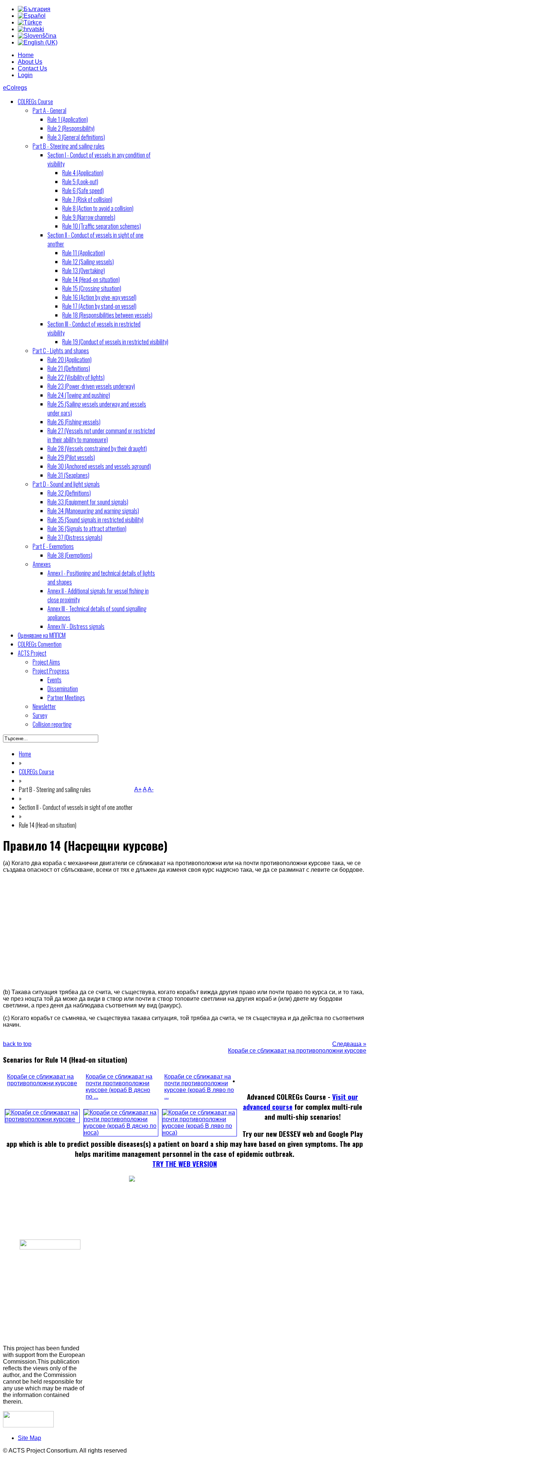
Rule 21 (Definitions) (68, 368)
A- (150, 789)
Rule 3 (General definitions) (76, 137)
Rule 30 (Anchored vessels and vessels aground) (99, 466)
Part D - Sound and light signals (66, 484)
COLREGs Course (35, 101)
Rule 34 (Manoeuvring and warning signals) (93, 510)
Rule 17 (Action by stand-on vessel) (99, 306)
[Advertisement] (184, 931)
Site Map (29, 1438)
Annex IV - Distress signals (76, 626)
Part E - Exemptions (53, 546)
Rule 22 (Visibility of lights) (76, 377)
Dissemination (62, 688)
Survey (40, 715)
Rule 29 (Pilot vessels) (71, 457)
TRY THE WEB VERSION (184, 1164)
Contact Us (32, 68)
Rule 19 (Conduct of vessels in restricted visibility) (115, 341)
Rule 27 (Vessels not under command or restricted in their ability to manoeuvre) (101, 435)
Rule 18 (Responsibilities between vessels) (107, 315)
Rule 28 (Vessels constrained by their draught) (97, 448)
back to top (17, 1044)
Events (54, 679)
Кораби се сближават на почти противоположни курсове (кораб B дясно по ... (119, 1086)
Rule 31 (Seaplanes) (68, 475)
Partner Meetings (66, 697)
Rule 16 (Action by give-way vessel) (99, 297)
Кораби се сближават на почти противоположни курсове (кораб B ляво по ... (199, 1086)
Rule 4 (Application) (82, 172)
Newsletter (44, 706)
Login (25, 75)
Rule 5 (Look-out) (80, 181)
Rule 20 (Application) (69, 359)
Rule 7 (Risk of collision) (87, 199)
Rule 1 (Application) (67, 119)
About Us (30, 62)
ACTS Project (32, 653)
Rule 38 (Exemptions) (69, 555)
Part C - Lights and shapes (61, 350)
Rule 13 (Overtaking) (83, 270)
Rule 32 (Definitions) (69, 493)
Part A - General (49, 110)
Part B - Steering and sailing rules (69, 146)
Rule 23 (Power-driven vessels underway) (91, 386)
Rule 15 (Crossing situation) (91, 288)
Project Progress (51, 670)
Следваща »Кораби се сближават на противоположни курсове (297, 1047)
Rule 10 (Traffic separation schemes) (101, 226)
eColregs (15, 88)
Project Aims (46, 662)
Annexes (42, 564)
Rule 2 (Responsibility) (71, 128)
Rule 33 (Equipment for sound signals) (87, 501)
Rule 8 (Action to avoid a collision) (97, 208)
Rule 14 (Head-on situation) (91, 279)
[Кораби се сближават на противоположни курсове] (42, 1119)
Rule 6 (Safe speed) (83, 190)
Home (26, 55)
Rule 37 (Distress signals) (74, 537)
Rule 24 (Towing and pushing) (78, 395)
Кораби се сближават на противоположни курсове (42, 1079)
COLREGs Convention (40, 644)
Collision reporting (52, 724)
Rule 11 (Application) (83, 252)
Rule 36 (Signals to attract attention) (86, 528)
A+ (138, 789)
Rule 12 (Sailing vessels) (88, 261)
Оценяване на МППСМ (42, 635)
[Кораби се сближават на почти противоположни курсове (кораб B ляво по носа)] (199, 1132)
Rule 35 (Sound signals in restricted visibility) (95, 519)
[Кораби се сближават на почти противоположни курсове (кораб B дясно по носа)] (120, 1132)
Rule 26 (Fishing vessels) (73, 421)
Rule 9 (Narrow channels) (88, 217)
